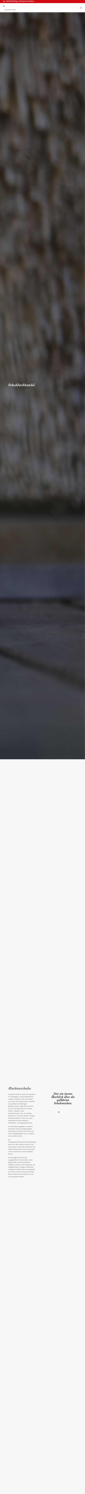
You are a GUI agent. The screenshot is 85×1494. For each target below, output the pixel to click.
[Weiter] (74, 1110)
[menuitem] (81, 7)
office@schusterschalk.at (26, 1)
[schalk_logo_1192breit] (9, 7)
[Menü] (81, 7)
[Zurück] (52, 1110)
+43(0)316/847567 (10, 1)
